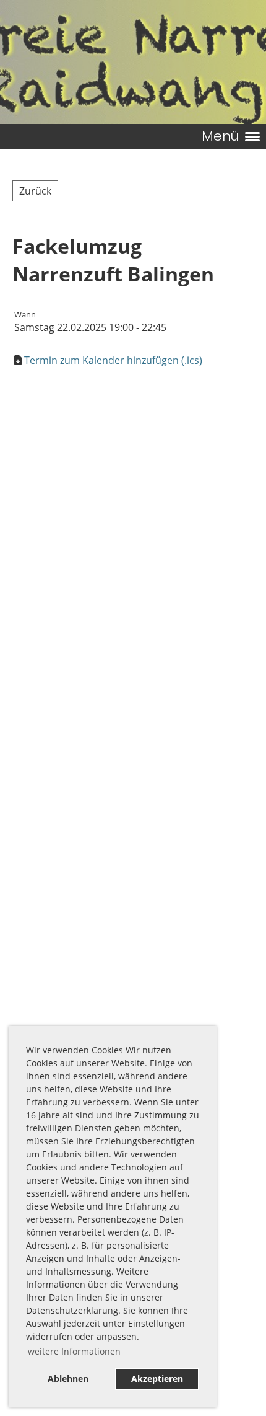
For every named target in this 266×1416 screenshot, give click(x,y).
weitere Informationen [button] (74, 1351)
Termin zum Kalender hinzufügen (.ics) (113, 360)
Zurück (35, 191)
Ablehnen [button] (68, 1378)
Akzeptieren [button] (157, 1378)
